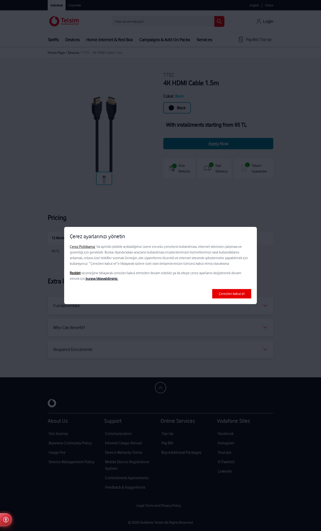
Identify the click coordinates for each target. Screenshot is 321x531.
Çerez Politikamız (82, 247)
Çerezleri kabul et (232, 294)
